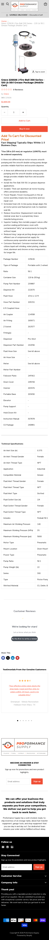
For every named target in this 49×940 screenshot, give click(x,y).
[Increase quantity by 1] (23, 112)
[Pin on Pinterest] (17, 658)
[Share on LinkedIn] (13, 658)
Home (4, 21)
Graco (6, 94)
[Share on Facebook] (3, 658)
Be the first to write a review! (24, 639)
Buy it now (24, 128)
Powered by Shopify (24, 935)
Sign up (37, 781)
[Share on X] (8, 658)
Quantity (5, 107)
